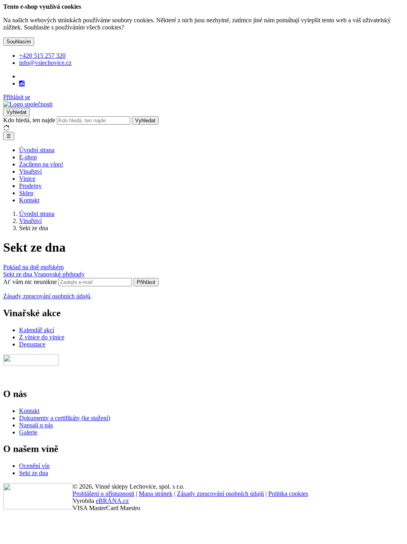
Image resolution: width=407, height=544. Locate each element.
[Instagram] (22, 83)
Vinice (27, 178)
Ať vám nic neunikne (30, 281)
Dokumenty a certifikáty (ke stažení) (64, 418)
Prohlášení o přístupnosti (103, 493)
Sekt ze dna (33, 473)
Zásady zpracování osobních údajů (46, 296)
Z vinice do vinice (41, 337)
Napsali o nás (36, 425)
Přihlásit (146, 282)
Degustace (32, 344)
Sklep (26, 193)
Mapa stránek (155, 493)
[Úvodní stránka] (27, 104)
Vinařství (30, 171)
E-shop (28, 157)
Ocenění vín (34, 465)
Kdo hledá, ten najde (29, 120)
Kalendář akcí (36, 330)
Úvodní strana (36, 150)
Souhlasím (18, 42)
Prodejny (30, 185)
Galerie (28, 432)
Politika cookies (288, 493)
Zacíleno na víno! (41, 164)
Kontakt (29, 200)
